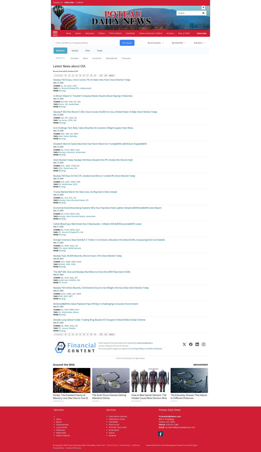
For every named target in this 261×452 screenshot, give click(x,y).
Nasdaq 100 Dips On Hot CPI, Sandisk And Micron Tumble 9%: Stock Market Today (94, 175)
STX (87, 200)
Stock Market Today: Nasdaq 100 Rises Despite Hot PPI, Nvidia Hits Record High (93, 159)
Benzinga (62, 91)
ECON (67, 150)
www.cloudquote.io (145, 343)
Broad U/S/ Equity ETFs (70, 88)
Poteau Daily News (74, 445)
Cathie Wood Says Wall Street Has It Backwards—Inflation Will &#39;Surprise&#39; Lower (97, 223)
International (111, 58)
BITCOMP (64, 102)
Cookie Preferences (73, 448)
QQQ (78, 150)
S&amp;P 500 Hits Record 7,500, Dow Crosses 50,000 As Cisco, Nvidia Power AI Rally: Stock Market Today (105, 111)
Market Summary (74, 248)
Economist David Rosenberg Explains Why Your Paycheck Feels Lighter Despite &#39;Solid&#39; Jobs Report (107, 207)
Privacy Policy (138, 348)
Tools (99, 50)
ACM (62, 182)
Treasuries (126, 58)
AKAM (79, 262)
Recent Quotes (154, 43)
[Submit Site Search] (203, 13)
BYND (60, 296)
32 (101, 75)
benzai (66, 136)
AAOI (63, 262)
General (65, 328)
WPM (68, 264)
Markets (60, 50)
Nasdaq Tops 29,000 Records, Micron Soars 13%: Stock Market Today (87, 255)
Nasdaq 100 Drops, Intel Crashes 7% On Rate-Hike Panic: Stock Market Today (91, 79)
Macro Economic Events (75, 200)
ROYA (77, 310)
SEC (76, 326)
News (85, 58)
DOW (67, 278)
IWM (79, 102)
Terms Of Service (155, 348)
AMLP (68, 166)
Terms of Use (112, 445)
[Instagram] (203, 347)
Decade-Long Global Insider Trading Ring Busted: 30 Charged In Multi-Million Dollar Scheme (99, 319)
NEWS (76, 134)
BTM (70, 102)
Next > (111, 75)
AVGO (71, 118)
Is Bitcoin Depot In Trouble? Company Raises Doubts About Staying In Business (93, 95)
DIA (75, 102)
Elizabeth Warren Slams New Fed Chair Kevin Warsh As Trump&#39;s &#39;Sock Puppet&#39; (100, 143)
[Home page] (130, 13)
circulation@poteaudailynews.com (180, 427)
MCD (66, 296)
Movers (61, 104)
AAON (63, 294)
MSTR (70, 120)
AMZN (78, 294)
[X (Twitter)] (184, 347)
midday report (85, 88)
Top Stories (62, 120)
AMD (62, 134)
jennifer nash (63, 280)
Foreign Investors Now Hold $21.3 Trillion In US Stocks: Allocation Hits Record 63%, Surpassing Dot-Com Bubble (109, 239)
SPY (59, 232)
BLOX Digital (192, 445)
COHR (73, 166)
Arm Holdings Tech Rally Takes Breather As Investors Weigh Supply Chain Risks (93, 127)
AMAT (67, 182)
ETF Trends (63, 282)
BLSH (69, 86)
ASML (78, 182)
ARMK (73, 182)
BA (65, 86)
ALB (62, 118)
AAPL (63, 166)
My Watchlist (177, 43)
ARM (67, 134)
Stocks (75, 50)
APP (66, 118)
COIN (74, 86)
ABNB (68, 262)
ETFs (87, 50)
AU (62, 86)
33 (106, 75)
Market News (74, 104)
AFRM (73, 262)
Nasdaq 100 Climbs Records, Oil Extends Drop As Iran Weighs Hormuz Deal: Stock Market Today (101, 287)
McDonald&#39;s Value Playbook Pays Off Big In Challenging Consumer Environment (95, 303)
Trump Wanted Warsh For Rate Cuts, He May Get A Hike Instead (85, 191)
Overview (74, 58)
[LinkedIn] (197, 347)
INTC (71, 198)
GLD (66, 198)
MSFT (71, 296)
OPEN (73, 264)
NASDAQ (61, 264)
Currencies (97, 58)
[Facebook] (191, 347)
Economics (70, 152)
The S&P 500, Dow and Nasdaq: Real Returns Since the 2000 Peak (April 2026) (91, 271)
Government (81, 152)
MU (75, 198)
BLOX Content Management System (169, 445)
